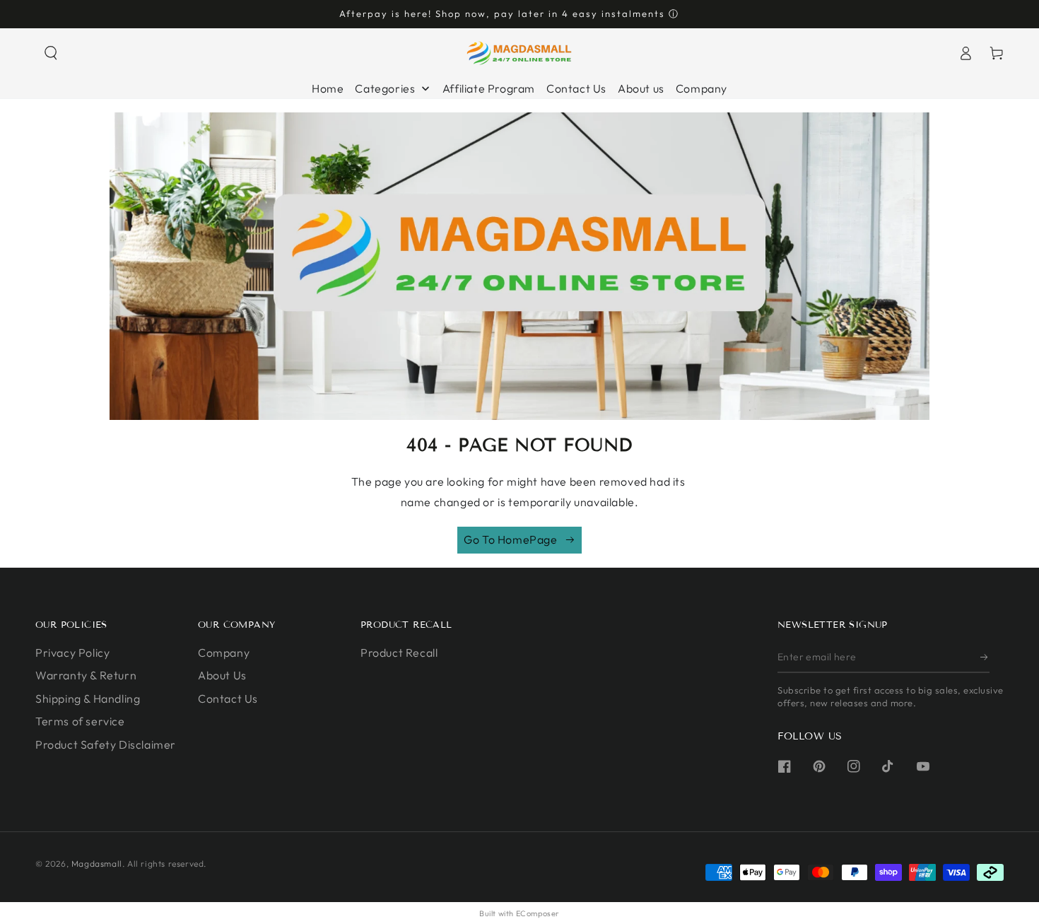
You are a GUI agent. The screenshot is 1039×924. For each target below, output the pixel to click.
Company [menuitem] (701, 88)
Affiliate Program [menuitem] (488, 88)
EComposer (538, 913)
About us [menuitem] (641, 88)
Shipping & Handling (87, 698)
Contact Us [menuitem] (576, 88)
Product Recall (399, 652)
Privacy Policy (72, 652)
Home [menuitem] (328, 88)
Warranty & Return (85, 675)
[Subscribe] (985, 656)
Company (224, 652)
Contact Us (228, 698)
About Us (222, 675)
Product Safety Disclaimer (105, 744)
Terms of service (80, 721)
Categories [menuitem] (385, 88)
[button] (50, 53)
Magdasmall (96, 863)
